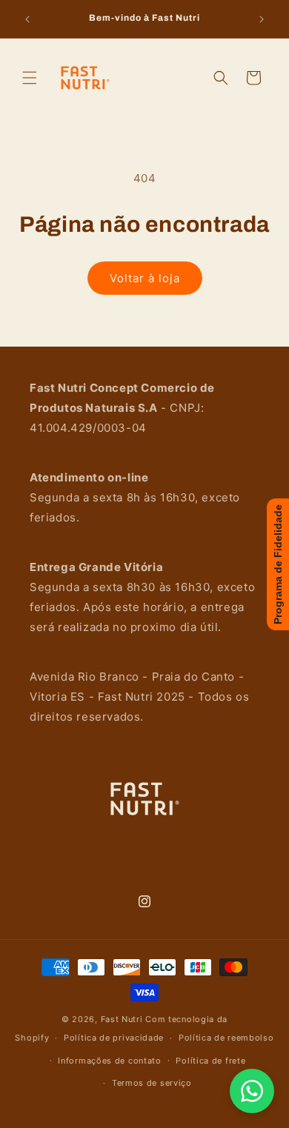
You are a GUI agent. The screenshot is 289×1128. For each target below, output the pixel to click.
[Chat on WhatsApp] (252, 1091)
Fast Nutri (122, 1019)
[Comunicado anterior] (27, 19)
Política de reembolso (226, 1037)
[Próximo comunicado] (261, 19)
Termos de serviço (152, 1083)
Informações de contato (109, 1060)
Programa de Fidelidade (278, 564)
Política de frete (210, 1060)
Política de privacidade (114, 1037)
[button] (29, 77)
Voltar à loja (145, 278)
